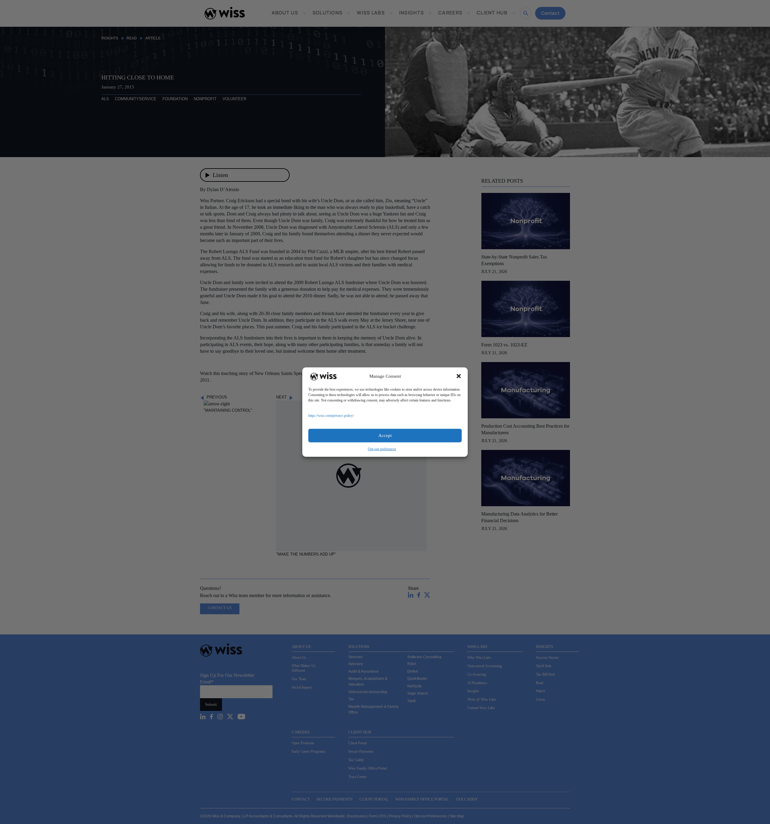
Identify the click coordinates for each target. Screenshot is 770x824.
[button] (459, 376)
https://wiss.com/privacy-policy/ (331, 415)
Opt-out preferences (382, 449)
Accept (385, 435)
